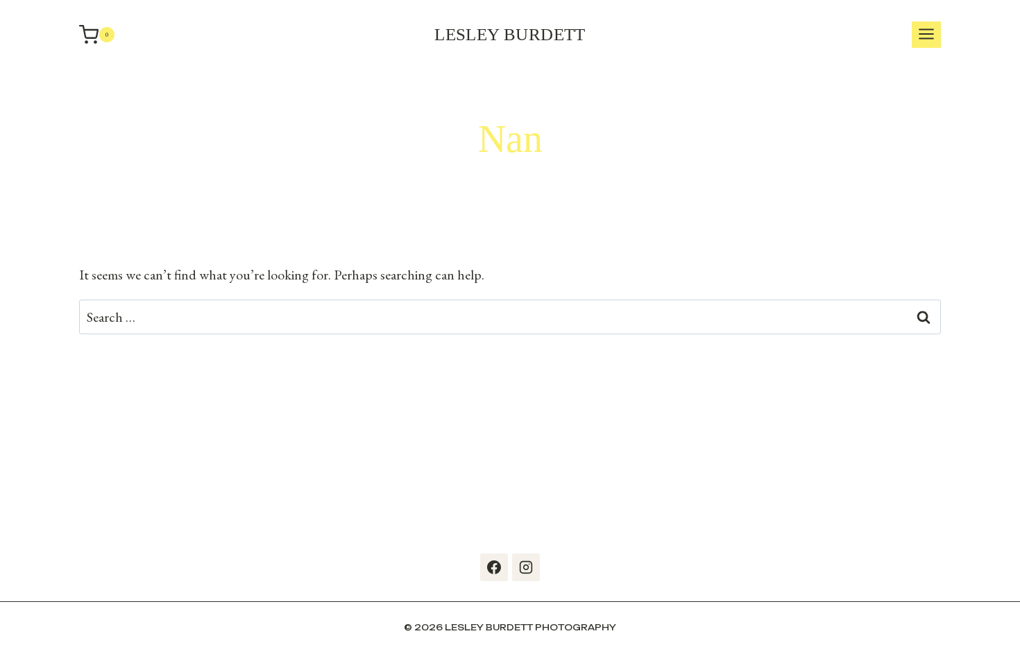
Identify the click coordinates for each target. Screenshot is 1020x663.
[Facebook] (494, 567)
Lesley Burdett (510, 34)
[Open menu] (926, 35)
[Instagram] (526, 567)
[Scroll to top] (1006, 635)
